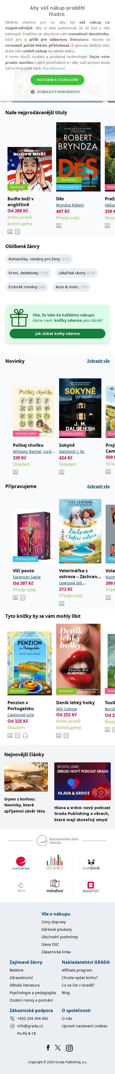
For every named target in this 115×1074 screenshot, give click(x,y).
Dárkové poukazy (56, 929)
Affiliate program (77, 970)
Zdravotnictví (21, 977)
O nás (67, 1018)
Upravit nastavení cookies (85, 1025)
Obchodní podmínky (59, 936)
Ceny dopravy (53, 921)
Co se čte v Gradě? (78, 985)
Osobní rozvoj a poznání (31, 1000)
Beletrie (17, 970)
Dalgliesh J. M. (72, 451)
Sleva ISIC (50, 944)
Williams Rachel (27, 451)
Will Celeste (66, 708)
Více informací (54, 68)
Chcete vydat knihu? (80, 977)
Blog (66, 992)
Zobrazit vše (98, 360)
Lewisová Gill (70, 582)
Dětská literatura (25, 985)
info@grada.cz (30, 1025)
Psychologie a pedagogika (33, 992)
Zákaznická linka (56, 951)
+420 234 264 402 (32, 1018)
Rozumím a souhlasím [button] (57, 79)
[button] (57, 91)
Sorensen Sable (27, 577)
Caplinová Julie (20, 714)
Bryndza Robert (70, 205)
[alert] (57, 50)
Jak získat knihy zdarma (57, 333)
